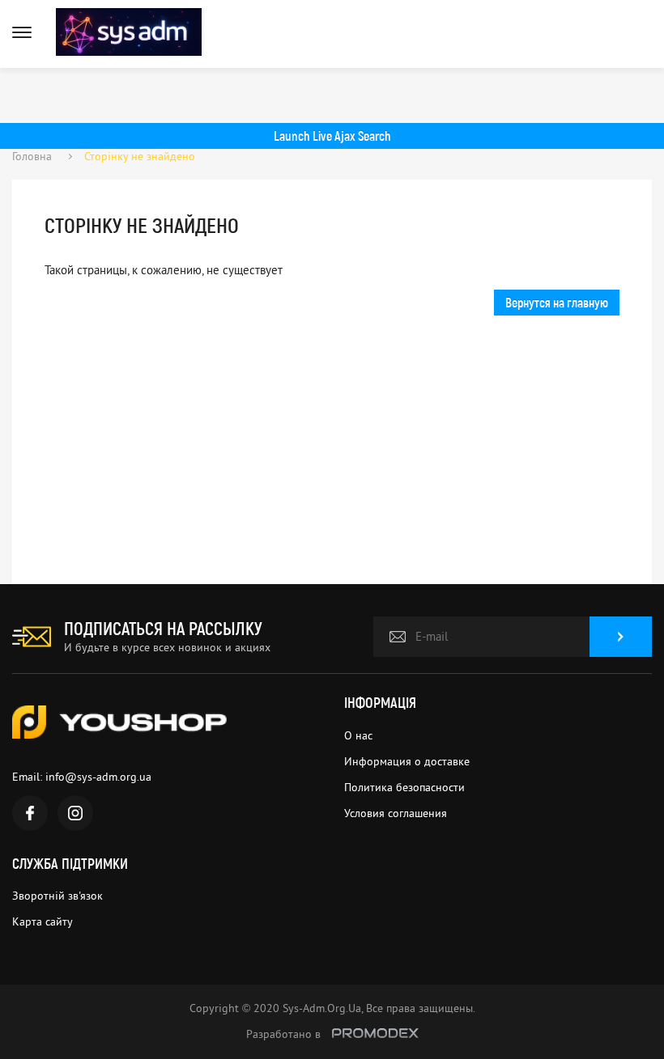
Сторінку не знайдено (139, 156)
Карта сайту (42, 921)
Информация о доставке (407, 761)
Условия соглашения (395, 813)
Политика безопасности (404, 787)
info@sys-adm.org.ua (98, 776)
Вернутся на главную (556, 302)
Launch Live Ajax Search (332, 135)
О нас (358, 735)
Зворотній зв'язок (57, 895)
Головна (32, 156)
